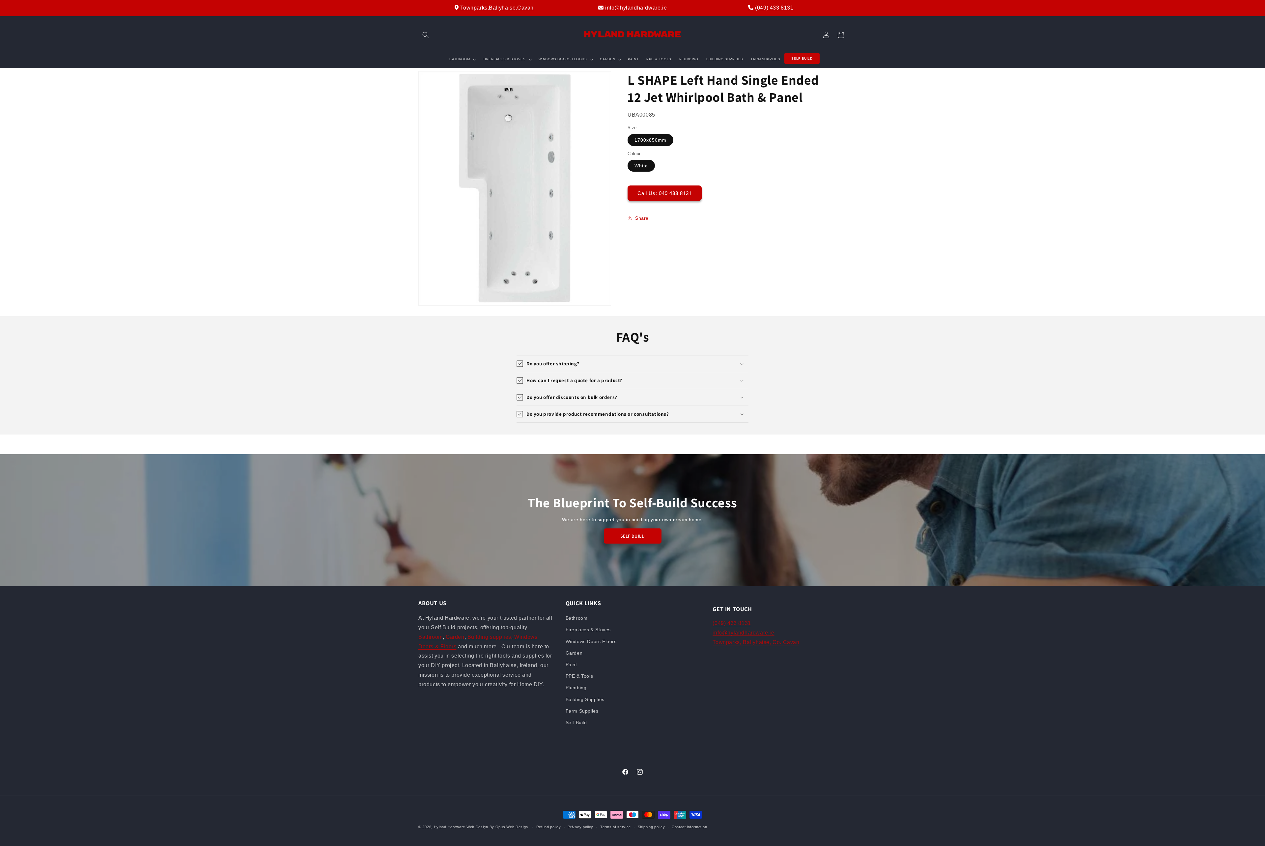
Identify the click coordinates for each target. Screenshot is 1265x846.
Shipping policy (651, 827)
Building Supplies (585, 699)
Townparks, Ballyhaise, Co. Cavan (756, 642)
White (641, 165)
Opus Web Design (511, 827)
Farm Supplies (582, 711)
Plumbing (576, 688)
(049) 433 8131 (774, 8)
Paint (571, 664)
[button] (425, 35)
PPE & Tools (579, 676)
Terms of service (615, 827)
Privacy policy (580, 827)
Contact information (689, 827)
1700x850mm (650, 140)
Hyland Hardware (449, 827)
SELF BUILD (632, 536)
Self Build (576, 722)
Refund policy (548, 827)
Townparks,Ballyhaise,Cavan (497, 8)
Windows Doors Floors (591, 641)
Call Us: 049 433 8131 (664, 193)
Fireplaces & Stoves (588, 630)
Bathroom (430, 637)
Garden (455, 637)
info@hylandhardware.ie (636, 8)
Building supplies (489, 637)
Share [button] (642, 218)
